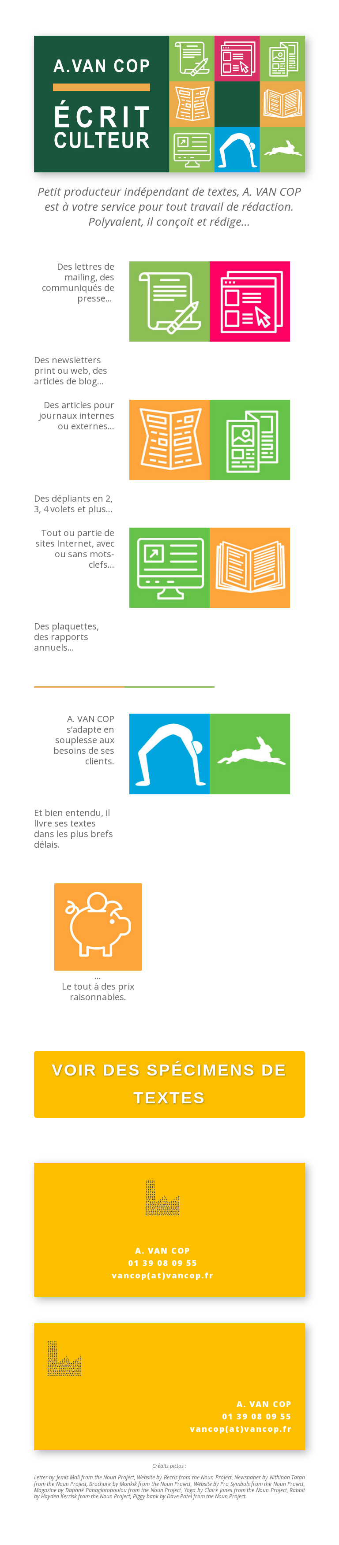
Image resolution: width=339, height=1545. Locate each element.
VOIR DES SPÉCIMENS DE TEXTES (169, 1084)
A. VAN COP (162, 1250)
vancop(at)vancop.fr (163, 1275)
